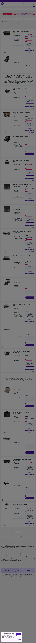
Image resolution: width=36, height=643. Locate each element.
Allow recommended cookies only (18, 637)
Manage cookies (19, 639)
